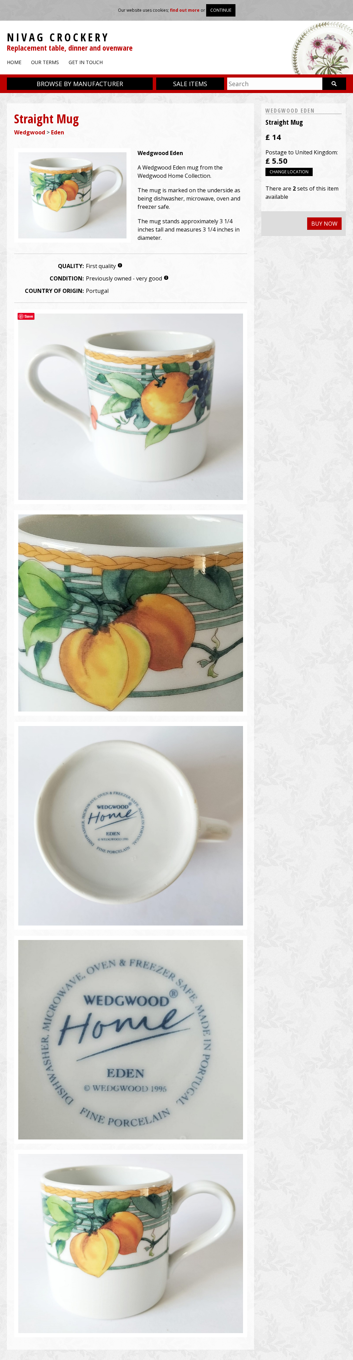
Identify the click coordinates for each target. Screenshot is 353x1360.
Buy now (324, 223)
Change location (289, 172)
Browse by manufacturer (80, 84)
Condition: (67, 278)
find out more (185, 10)
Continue (220, 10)
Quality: (71, 266)
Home (14, 62)
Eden (57, 132)
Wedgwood (29, 132)
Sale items (190, 84)
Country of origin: (54, 291)
